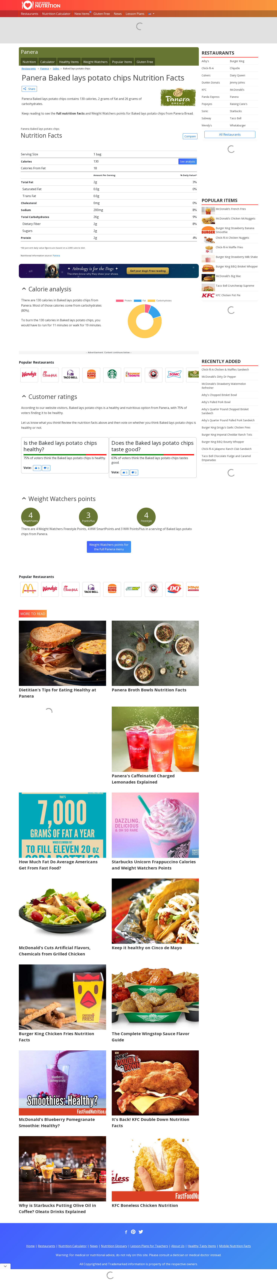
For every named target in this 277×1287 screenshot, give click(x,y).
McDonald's (237, 89)
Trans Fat (29, 196)
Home (30, 1246)
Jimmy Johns (237, 82)
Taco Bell (235, 118)
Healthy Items (69, 62)
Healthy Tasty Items (202, 1246)
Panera (56, 255)
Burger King (237, 61)
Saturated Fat (31, 189)
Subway (206, 118)
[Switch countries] (151, 13)
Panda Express (211, 97)
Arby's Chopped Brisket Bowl (219, 395)
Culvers (206, 75)
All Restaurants (230, 134)
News (118, 14)
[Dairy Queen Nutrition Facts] (174, 589)
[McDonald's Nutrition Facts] (29, 589)
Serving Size (29, 154)
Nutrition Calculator (56, 14)
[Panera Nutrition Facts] (195, 375)
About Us (177, 1246)
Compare (190, 136)
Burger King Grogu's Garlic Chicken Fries (226, 427)
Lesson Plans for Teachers (149, 1246)
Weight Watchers (95, 62)
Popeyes (207, 104)
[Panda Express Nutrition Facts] (153, 375)
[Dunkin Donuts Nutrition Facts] (133, 375)
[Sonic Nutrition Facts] (174, 375)
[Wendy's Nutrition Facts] (29, 375)
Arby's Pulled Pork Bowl (216, 402)
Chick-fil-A (208, 68)
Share (30, 89)
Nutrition (29, 62)
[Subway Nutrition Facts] (133, 589)
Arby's (205, 61)
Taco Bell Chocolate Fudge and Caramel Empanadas (226, 458)
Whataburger (238, 125)
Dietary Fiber (31, 224)
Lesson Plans (135, 14)
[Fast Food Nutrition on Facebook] (125, 1232)
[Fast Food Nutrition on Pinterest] (133, 1232)
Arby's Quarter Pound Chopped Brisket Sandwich (225, 411)
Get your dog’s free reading (148, 271)
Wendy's (207, 125)
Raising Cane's (238, 104)
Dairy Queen (237, 75)
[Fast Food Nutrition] (41, 5)
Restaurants (29, 14)
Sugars (27, 231)
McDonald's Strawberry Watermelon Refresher (224, 386)
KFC (204, 89)
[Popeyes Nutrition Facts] (195, 589)
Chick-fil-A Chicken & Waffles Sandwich (225, 369)
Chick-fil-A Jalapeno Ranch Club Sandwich (227, 449)
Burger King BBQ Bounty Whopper (223, 441)
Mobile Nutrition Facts (235, 1246)
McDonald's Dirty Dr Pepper (219, 376)
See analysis (187, 161)
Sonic (205, 111)
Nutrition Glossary (114, 1246)
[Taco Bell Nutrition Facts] (71, 375)
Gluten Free (101, 14)
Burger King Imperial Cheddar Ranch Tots (227, 434)
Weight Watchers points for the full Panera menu (109, 547)
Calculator (47, 62)
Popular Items (122, 62)
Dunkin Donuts (211, 82)
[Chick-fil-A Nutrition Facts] (50, 375)
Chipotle (235, 68)
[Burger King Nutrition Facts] (91, 375)
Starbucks (236, 111)
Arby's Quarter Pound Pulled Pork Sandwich (228, 420)
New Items (82, 14)
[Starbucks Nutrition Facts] (112, 375)
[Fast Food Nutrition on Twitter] (140, 1232)
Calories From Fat (33, 168)
